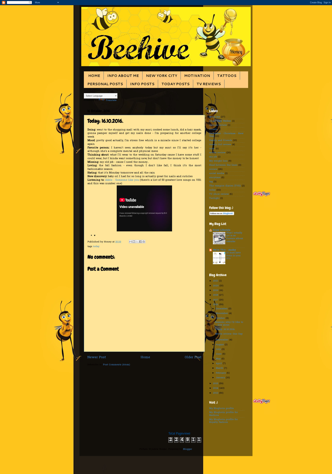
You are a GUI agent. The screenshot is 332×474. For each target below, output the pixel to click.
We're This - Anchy (224, 250)
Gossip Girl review (220, 144)
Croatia (213, 129)
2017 (216, 300)
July (219, 349)
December (222, 309)
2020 (216, 286)
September (222, 340)
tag (211, 182)
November (222, 313)
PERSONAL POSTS (105, 83)
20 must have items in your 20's (233, 255)
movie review (217, 152)
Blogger (187, 449)
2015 (216, 383)
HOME (94, 75)
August (220, 344)
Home (145, 357)
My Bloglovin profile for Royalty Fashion (223, 421)
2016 (216, 304)
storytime (214, 177)
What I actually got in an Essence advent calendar (234, 237)
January (221, 377)
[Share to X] (137, 241)
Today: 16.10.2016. (225, 329)
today (96, 246)
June (219, 354)
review (213, 169)
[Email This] (130, 241)
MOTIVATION (197, 75)
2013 (216, 393)
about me (214, 117)
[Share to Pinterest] (143, 241)
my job (213, 157)
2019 (216, 290)
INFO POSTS (142, 83)
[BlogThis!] (134, 241)
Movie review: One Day (229, 334)
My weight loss (218, 161)
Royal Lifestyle (221, 230)
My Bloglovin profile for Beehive (223, 414)
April (219, 363)
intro (212, 149)
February (221, 373)
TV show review (219, 194)
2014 (216, 388)
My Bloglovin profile (221, 408)
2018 (216, 295)
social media (216, 173)
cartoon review (218, 125)
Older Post (193, 357)
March (220, 368)
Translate (111, 100)
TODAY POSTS (176, 83)
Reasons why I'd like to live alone (229, 324)
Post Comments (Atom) (116, 365)
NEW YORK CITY (161, 75)
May (219, 359)
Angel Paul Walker (220, 121)
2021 (216, 281)
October (221, 318)
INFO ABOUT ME (123, 75)
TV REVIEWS (209, 83)
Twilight (214, 198)
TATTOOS (226, 75)
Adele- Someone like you (122, 180)
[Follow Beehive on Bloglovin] (221, 214)
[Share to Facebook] (140, 241)
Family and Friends (220, 140)
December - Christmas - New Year (226, 135)
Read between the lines (223, 165)
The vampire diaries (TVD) (225, 186)
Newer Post (96, 357)
